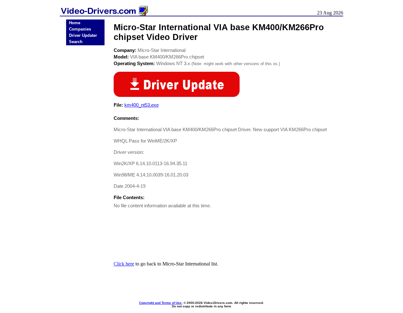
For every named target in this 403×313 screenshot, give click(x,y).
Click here (124, 263)
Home (74, 22)
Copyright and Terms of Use (160, 303)
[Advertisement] (85, 145)
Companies (80, 29)
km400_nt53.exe (141, 105)
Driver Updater (83, 35)
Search (75, 41)
